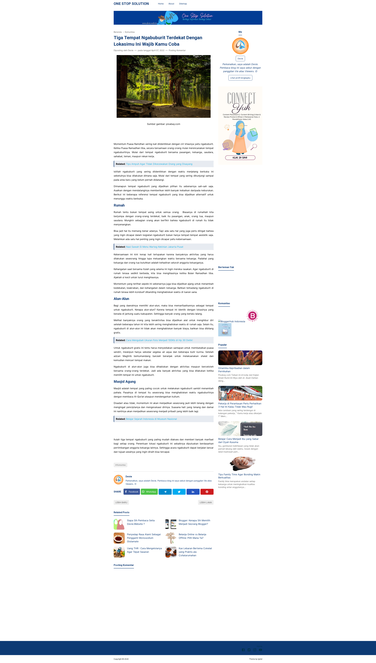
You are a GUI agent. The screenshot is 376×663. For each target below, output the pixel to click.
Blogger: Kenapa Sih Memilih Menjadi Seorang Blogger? (194, 522)
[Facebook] (243, 650)
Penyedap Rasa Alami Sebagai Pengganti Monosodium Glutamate (144, 538)
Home (161, 3)
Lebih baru (121, 502)
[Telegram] (165, 492)
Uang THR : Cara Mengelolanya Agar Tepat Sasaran (144, 550)
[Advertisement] (240, 216)
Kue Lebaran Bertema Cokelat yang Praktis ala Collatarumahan (195, 552)
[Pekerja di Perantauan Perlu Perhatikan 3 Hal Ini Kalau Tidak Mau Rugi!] (240, 399)
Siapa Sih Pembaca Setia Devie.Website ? (141, 522)
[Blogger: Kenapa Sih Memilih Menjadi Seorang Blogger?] (170, 524)
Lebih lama (206, 502)
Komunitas (121, 465)
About (171, 3)
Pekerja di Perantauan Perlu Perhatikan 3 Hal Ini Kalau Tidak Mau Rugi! (239, 405)
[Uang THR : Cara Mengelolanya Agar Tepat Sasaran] (119, 552)
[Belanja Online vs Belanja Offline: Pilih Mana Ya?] (170, 538)
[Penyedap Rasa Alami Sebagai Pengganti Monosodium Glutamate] (119, 538)
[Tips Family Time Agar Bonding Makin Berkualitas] (240, 470)
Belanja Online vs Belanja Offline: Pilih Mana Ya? (192, 536)
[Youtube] (260, 650)
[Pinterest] (207, 492)
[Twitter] (179, 492)
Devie (129, 476)
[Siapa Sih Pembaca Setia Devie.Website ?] (119, 524)
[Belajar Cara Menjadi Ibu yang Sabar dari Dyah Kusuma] (240, 435)
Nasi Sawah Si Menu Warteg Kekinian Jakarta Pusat (154, 246)
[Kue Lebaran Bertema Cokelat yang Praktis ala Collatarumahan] (170, 552)
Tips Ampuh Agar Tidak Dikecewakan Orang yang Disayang (159, 163)
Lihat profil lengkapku (240, 78)
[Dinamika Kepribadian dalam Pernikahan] (240, 364)
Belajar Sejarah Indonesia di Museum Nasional (151, 418)
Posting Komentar (177, 50)
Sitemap (183, 3)
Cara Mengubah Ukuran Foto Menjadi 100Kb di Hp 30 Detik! (159, 340)
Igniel (260, 659)
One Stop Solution (131, 4)
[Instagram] (255, 650)
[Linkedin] (193, 492)
